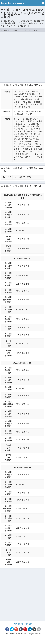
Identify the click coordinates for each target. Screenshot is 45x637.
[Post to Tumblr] (21, 629)
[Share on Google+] (16, 629)
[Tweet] (12, 629)
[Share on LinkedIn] (30, 629)
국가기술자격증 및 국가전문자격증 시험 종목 (25, 30)
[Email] (39, 629)
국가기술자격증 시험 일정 (22, 624)
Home (5, 30)
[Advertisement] (22, 57)
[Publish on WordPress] (34, 629)
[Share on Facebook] (7, 629)
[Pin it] (25, 629)
